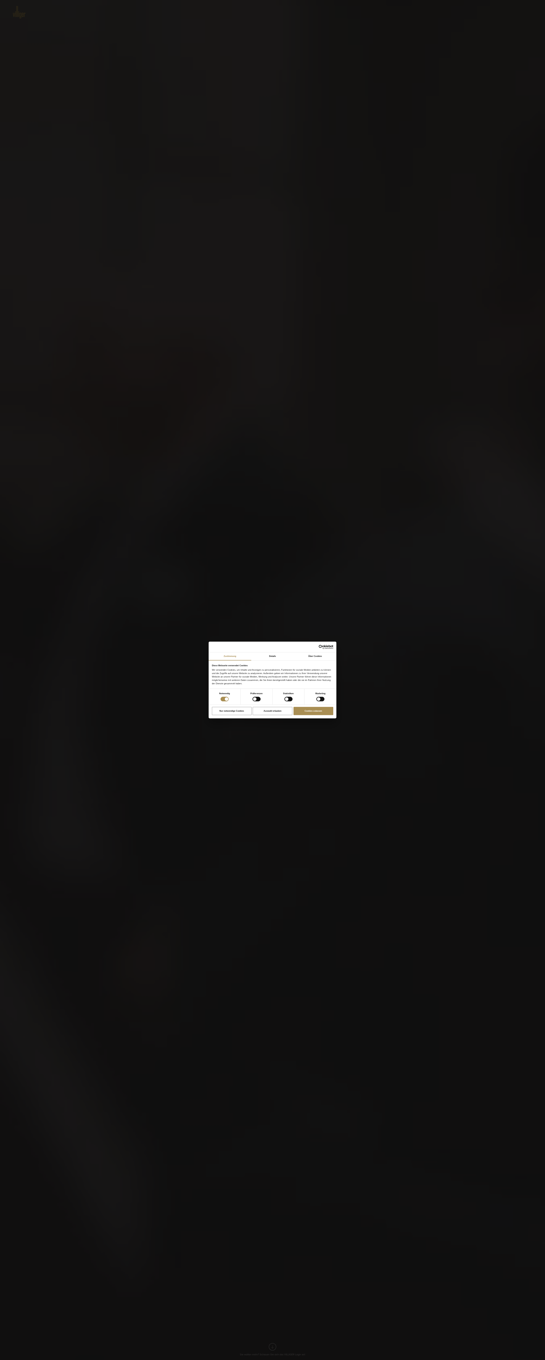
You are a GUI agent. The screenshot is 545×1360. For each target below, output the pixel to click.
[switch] (256, 699)
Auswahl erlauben (272, 711)
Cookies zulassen (313, 711)
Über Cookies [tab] (315, 656)
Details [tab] (272, 656)
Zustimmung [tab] (230, 656)
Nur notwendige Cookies (231, 711)
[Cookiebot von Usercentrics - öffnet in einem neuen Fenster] (320, 647)
